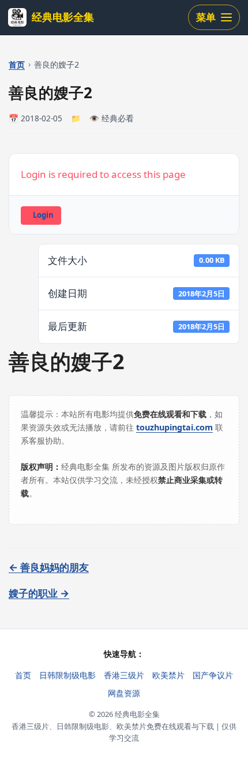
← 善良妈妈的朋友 (49, 567)
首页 (17, 64)
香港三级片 (124, 675)
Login (43, 215)
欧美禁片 (168, 675)
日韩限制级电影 (67, 675)
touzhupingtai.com (174, 427)
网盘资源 (124, 693)
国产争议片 (213, 675)
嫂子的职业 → (39, 593)
